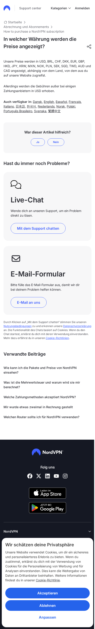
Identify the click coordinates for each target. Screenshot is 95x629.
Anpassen (47, 617)
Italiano (9, 106)
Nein (56, 142)
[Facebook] (29, 476)
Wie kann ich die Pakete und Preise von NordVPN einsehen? (40, 370)
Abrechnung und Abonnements (26, 27)
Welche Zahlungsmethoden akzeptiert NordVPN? (40, 397)
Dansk (37, 102)
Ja (37, 142)
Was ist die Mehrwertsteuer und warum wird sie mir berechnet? (42, 384)
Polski (71, 106)
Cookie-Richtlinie (48, 580)
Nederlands (46, 106)
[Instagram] (65, 476)
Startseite (15, 22)
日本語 (20, 106)
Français (75, 102)
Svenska (40, 111)
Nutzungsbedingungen (18, 326)
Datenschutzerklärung (77, 326)
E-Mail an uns (28, 302)
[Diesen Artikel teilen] (89, 46)
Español (61, 102)
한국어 (31, 106)
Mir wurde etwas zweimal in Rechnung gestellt (38, 407)
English (49, 102)
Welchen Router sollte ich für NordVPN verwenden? (41, 417)
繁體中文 (54, 111)
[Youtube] (56, 476)
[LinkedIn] (47, 476)
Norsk (60, 106)
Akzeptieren (47, 593)
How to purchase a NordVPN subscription (34, 31)
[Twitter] (38, 476)
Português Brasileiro (18, 111)
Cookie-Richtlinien (57, 338)
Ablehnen (47, 605)
